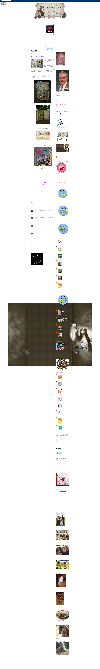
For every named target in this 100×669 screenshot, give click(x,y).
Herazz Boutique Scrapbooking (61, 469)
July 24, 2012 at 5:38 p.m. (39, 236)
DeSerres (57, 468)
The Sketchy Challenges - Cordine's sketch (64, 262)
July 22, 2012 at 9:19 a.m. (39, 213)
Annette (59, 260)
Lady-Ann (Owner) (61, 381)
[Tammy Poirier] (59, 463)
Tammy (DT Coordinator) (62, 282)
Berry (35, 232)
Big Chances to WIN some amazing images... (65, 241)
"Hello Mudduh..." (64, 325)
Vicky (59, 268)
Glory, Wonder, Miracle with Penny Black (65, 405)
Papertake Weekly (35, 190)
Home (43, 240)
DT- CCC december (65, 382)
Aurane (59, 388)
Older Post (53, 240)
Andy (58, 324)
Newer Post (33, 240)
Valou (59, 410)
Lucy (58, 317)
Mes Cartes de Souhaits (45, 203)
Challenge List (59, 22)
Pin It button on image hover (50, 662)
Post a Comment (34, 239)
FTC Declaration (52, 22)
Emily (59, 275)
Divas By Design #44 (36, 191)
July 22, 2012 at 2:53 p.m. (39, 221)
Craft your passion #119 (36, 189)
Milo (58, 425)
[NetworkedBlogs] (63, 489)
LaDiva (58, 156)
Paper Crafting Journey (43, 144)
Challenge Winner (37, 203)
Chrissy (59, 310)
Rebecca (59, 253)
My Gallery (40, 22)
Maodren (59, 332)
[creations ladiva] (62, 137)
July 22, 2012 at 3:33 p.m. (39, 229)
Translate (39, 51)
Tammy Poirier (58, 458)
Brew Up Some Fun (65, 247)
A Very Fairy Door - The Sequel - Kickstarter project (65, 319)
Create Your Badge (63, 458)
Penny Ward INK (60, 403)
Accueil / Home (34, 22)
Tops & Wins (46, 22)
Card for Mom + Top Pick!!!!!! (37, 56)
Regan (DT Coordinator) (62, 246)
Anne (34, 224)
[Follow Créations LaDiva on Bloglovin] (50, 47)
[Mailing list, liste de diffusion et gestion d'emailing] (62, 441)
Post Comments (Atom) (40, 242)
